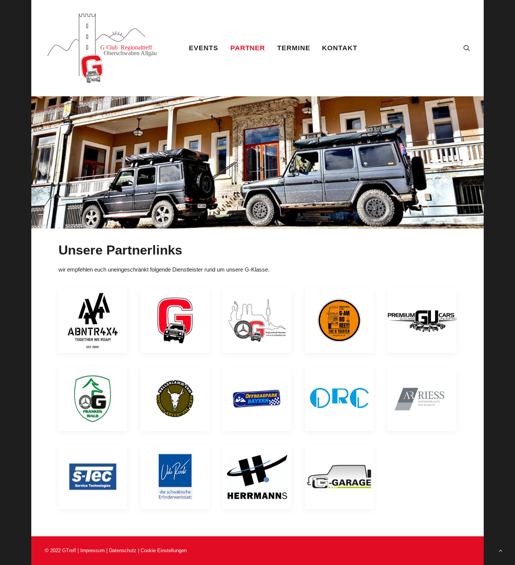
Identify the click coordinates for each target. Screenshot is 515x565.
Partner (247, 48)
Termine (293, 48)
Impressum (92, 550)
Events (203, 48)
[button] (466, 48)
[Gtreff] (107, 48)
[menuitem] (203, 48)
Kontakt (339, 48)
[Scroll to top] (501, 550)
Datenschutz (123, 550)
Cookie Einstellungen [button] (164, 550)
